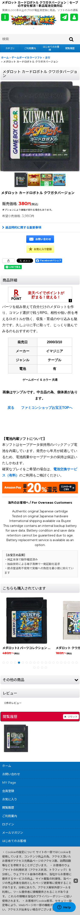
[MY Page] (74, 17)
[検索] (71, 39)
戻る (10, 407)
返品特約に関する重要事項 (23, 227)
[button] (5, 17)
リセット (72, 716)
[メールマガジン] (64, 17)
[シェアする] (8, 260)
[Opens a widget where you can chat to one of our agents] (64, 907)
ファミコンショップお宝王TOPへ (47, 407)
